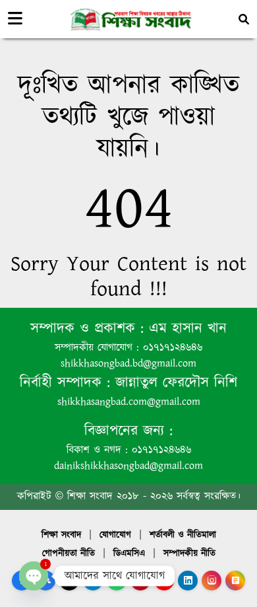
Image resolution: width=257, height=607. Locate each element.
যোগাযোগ (115, 535)
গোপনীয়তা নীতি (68, 553)
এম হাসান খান (185, 328)
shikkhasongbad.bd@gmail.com (128, 363)
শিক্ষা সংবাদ (61, 535)
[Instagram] (211, 580)
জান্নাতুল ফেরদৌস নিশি (173, 383)
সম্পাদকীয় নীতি (189, 553)
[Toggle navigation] (15, 19)
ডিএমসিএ (129, 553)
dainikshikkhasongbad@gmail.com (128, 466)
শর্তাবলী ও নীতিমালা (183, 535)
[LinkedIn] (188, 580)
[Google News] (235, 580)
